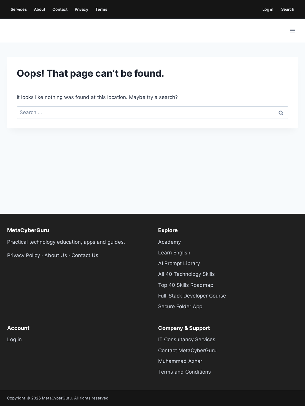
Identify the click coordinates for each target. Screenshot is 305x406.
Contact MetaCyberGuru (187, 350)
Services (19, 9)
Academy (169, 242)
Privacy (81, 9)
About (39, 9)
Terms (101, 9)
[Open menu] (292, 30)
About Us (55, 255)
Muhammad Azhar (180, 361)
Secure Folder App (180, 306)
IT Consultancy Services (186, 339)
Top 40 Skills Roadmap (185, 285)
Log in (267, 9)
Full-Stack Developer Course (192, 296)
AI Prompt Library (179, 263)
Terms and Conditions (184, 372)
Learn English (174, 253)
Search (287, 9)
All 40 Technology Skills (186, 274)
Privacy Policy (23, 255)
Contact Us (84, 255)
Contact (60, 9)
